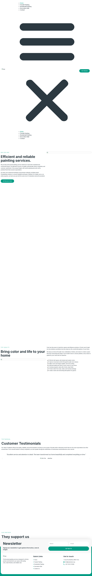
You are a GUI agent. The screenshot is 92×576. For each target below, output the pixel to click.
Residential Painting (25, 135)
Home (22, 132)
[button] (47, 71)
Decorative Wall (24, 137)
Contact (22, 10)
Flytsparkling (4, 174)
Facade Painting (24, 133)
